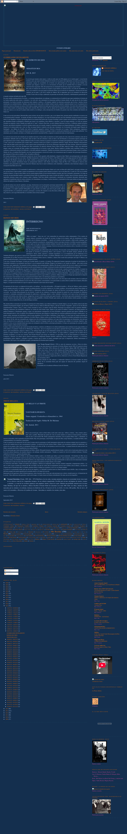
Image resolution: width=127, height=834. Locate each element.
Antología (17, 524)
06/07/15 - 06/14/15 (12, 669)
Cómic (21, 527)
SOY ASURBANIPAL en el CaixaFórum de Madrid (106, 584)
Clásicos (84, 524)
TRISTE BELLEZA (10, 401)
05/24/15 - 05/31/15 (12, 671)
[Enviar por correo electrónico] (37, 207)
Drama (52, 527)
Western (31, 541)
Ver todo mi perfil (108, 71)
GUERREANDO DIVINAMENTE (16, 57)
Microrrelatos (38, 532)
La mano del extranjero (101, 621)
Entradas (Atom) (15, 516)
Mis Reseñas (15, 209)
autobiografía (64, 524)
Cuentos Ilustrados (45, 527)
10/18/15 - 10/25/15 (12, 625)
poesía (49, 537)
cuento (33, 527)
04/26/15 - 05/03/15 (12, 679)
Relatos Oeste (30, 539)
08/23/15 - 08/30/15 (12, 648)
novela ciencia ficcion (38, 534)
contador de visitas (97, 681)
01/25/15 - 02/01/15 (12, 700)
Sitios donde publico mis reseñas (57, 51)
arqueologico (34, 524)
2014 (7, 709)
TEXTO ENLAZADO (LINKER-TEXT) (104, 628)
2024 (7, 587)
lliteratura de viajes (22, 532)
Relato (84, 537)
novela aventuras (15, 534)
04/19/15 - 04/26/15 (12, 681)
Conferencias (27, 527)
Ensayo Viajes (27, 529)
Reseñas (5, 541)
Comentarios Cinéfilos (23, 526)
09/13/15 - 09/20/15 (12, 641)
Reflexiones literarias (76, 537)
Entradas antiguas (82, 512)
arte (39, 524)
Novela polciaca (12, 537)
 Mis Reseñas (8, 524)
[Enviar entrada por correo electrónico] (34, 207)
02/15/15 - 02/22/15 (12, 694)
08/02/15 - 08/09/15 (12, 654)
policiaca (54, 537)
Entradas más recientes (9, 512)
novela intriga (78, 535)
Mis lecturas (46, 532)
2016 (7, 604)
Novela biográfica (27, 534)
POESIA (44, 537)
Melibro (96, 632)
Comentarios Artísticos (8, 526)
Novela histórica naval (65, 535)
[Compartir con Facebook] (42, 207)
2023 (7, 589)
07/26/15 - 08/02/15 (12, 656)
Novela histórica (25, 209)
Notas (84, 532)
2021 (7, 593)
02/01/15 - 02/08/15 (12, 698)
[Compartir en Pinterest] (44, 207)
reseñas (84, 539)
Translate (105, 60)
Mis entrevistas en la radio (76, 51)
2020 (7, 595)
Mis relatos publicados (92, 51)
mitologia (69, 532)
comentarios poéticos (8, 527)
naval (80, 532)
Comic (16, 527)
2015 (7, 606)
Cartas (70, 524)
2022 (7, 591)
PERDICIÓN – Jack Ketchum (101, 616)
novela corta (48, 534)
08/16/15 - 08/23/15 (12, 650)
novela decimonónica (68, 534)
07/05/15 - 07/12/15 (12, 662)
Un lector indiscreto (99, 645)
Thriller (25, 541)
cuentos (37, 527)
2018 (7, 599)
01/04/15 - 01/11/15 (12, 706)
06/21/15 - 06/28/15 (12, 664)
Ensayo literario (18, 529)
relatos (22, 539)
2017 (7, 601)
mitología (75, 532)
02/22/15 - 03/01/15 (12, 692)
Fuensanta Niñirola (110, 68)
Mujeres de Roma (99, 639)
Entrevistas (41, 529)
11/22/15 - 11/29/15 (12, 616)
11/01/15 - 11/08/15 (12, 622)
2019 (7, 597)
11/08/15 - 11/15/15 (12, 620)
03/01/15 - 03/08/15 (12, 690)
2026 (7, 583)
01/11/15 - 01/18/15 (12, 704)
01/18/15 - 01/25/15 (12, 702)
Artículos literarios (46, 524)
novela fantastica (20, 535)
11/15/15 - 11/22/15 (12, 618)
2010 (7, 717)
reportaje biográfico (67, 539)
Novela (22, 505)
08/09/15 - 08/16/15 (12, 652)
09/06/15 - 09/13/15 (12, 643)
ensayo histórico (9, 529)
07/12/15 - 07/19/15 (12, 660)
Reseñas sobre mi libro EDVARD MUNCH (34, 51)
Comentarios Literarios (65, 526)
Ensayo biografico (73, 528)
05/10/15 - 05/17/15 (12, 675)
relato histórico (6, 539)
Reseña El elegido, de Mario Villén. (102, 647)
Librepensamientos (99, 626)
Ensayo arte (64, 527)
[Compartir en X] (40, 207)
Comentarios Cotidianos (38, 526)
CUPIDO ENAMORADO (100, 641)
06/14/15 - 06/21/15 (12, 667)
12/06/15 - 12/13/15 (12, 612)
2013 (7, 711)
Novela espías (11, 535)
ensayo (57, 528)
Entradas (8, 570)
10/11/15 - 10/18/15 (12, 627)
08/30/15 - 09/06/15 (12, 646)
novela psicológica (32, 537)
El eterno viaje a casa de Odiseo (101, 622)
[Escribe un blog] (38, 207)
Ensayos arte (35, 529)
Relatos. (37, 539)
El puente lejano (98, 609)
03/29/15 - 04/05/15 (12, 683)
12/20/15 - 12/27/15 (12, 610)
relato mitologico (15, 539)
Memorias (30, 532)
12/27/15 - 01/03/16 (12, 608)
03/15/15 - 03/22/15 (12, 685)
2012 (7, 713)
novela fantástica (29, 535)
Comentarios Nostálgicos (79, 526)
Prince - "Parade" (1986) (100, 611)
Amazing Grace (98, 605)
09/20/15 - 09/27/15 (12, 639)
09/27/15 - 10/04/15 (12, 631)
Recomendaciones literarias (64, 537)
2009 (7, 719)
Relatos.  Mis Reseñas (48, 539)
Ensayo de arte (84, 527)
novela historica (25, 392)
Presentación (17, 51)
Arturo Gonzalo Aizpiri (101, 583)
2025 (7, 585)
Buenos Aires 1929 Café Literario (103, 589)
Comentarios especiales (52, 526)
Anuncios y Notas (26, 524)
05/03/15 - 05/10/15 (12, 677)
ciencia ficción (77, 524)
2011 (7, 715)
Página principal (6, 51)
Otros (39, 537)
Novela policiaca (22, 537)
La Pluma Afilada (97, 691)
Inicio (46, 512)
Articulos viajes (55, 524)
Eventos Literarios (67, 529)
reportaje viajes (77, 539)
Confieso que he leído (100, 603)
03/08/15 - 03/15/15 (12, 687)
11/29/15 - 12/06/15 (12, 614)
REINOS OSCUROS (11, 218)
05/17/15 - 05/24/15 (12, 673)
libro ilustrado (78, 529)
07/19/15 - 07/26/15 (12, 658)
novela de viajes (57, 534)
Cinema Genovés (99, 596)
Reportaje (59, 539)
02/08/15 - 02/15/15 (12, 696)
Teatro (10, 541)
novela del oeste (78, 534)
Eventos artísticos (57, 529)
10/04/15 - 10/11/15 (12, 629)
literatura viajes (12, 532)
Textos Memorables (17, 541)
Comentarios (9, 574)
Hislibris (96, 615)
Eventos (48, 529)
